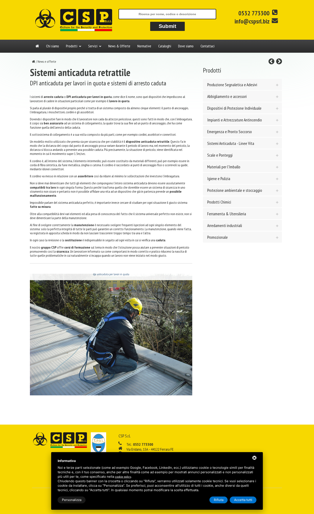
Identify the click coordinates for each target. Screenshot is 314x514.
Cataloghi (164, 46)
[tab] (242, 84)
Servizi (92, 46)
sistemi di (47, 97)
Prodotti (71, 46)
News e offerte (47, 61)
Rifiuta (218, 500)
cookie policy (123, 476)
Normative (144, 46)
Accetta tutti (243, 500)
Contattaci (207, 46)
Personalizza (71, 500)
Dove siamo (186, 46)
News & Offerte (119, 46)
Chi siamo (52, 46)
